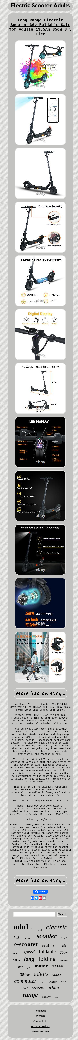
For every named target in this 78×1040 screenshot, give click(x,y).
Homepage (40, 1011)
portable (38, 988)
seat (45, 945)
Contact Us (40, 1021)
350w (25, 974)
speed (29, 951)
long (29, 959)
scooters (64, 960)
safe (64, 946)
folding (47, 958)
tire (55, 946)
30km (16, 960)
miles (57, 966)
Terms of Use (40, 1031)
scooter (47, 936)
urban (53, 987)
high (56, 997)
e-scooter (26, 944)
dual (25, 988)
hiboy (16, 952)
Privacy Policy (40, 1026)
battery (46, 996)
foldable (47, 951)
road (40, 930)
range (30, 994)
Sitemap (40, 1016)
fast (29, 967)
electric (56, 927)
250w (64, 952)
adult (24, 927)
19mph (64, 938)
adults (41, 973)
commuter (25, 981)
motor (41, 965)
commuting (58, 982)
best (42, 982)
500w (56, 975)
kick (17, 937)
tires (20, 966)
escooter (28, 938)
